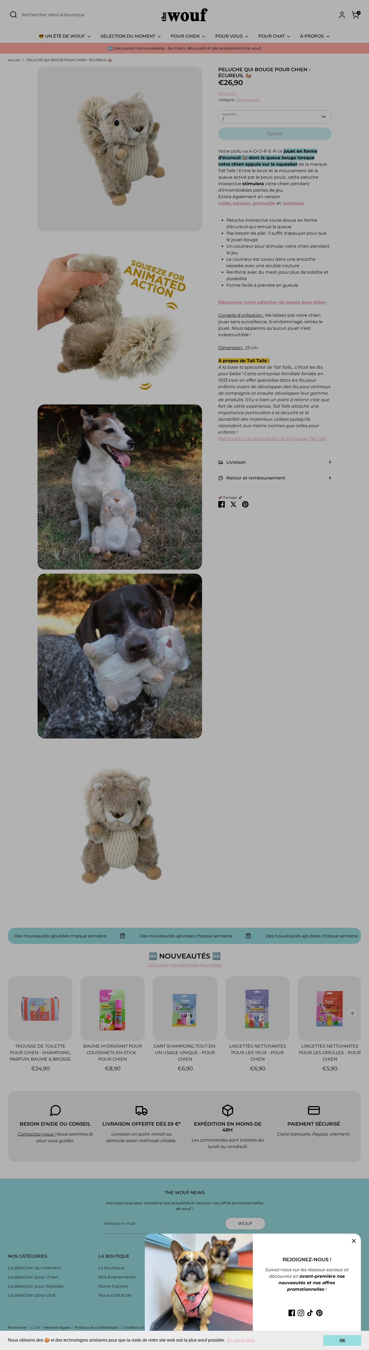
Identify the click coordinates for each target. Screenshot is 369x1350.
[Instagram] (301, 1313)
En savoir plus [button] (240, 1340)
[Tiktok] (310, 1313)
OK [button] (342, 1340)
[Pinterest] (319, 1313)
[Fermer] (354, 1241)
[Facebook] (292, 1313)
